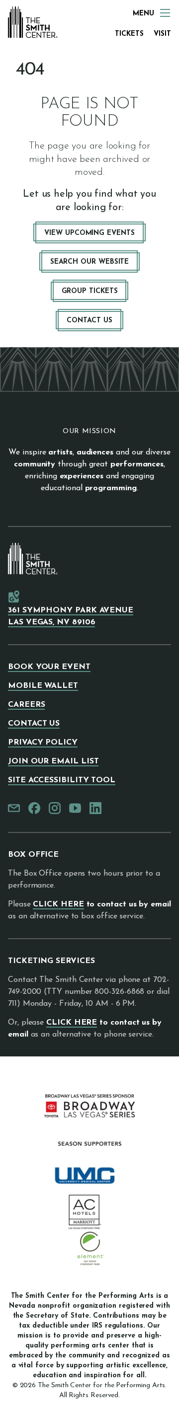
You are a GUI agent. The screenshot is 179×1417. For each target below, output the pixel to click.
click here (58, 904)
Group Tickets (90, 291)
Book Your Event (49, 667)
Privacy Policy (43, 742)
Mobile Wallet (43, 686)
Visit (162, 34)
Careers (26, 705)
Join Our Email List (53, 761)
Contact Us (89, 320)
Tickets (129, 34)
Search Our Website (89, 262)
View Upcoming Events (89, 233)
